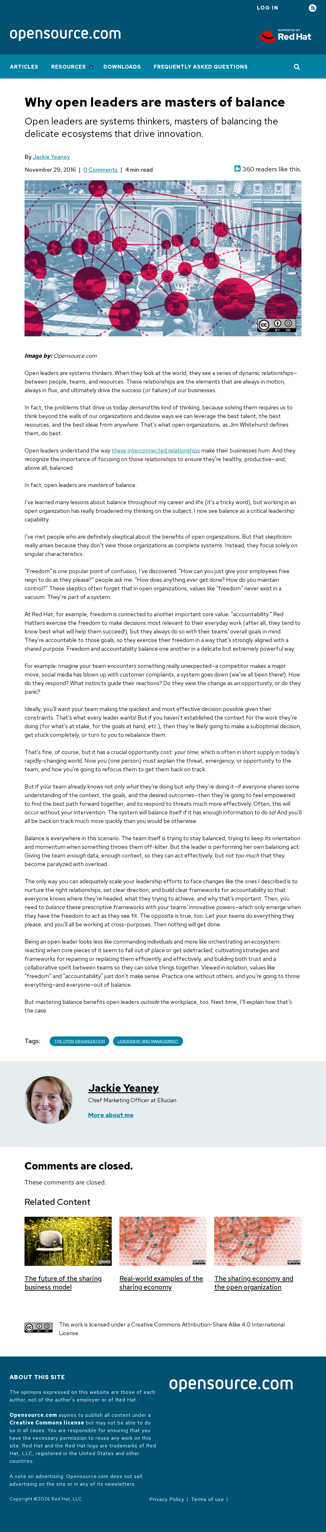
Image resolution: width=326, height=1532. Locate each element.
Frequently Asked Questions (201, 67)
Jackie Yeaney (51, 157)
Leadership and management (148, 1041)
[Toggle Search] (297, 67)
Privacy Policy (166, 1499)
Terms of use (207, 1499)
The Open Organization (79, 1041)
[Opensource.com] (65, 35)
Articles (24, 67)
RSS (312, 8)
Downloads (122, 67)
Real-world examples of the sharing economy (161, 1282)
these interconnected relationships (156, 450)
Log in (268, 7)
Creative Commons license (47, 1422)
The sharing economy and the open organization (253, 1282)
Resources (68, 67)
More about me (111, 1115)
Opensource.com (33, 1415)
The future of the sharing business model (63, 1282)
